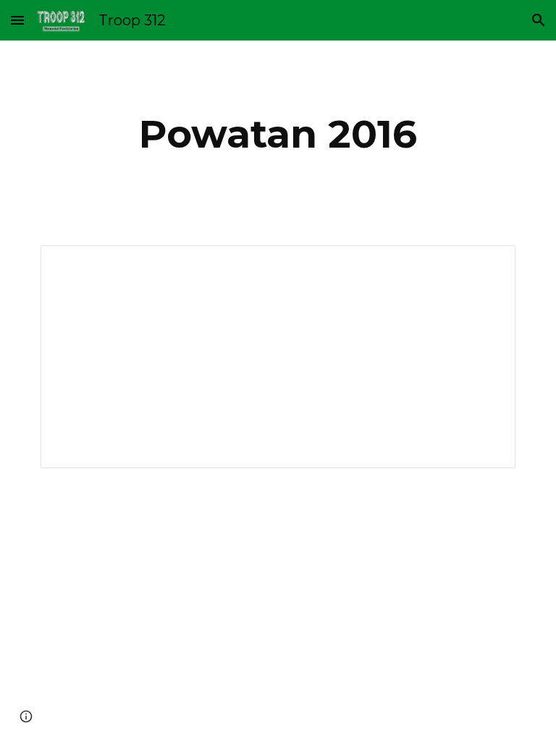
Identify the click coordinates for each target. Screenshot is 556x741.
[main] (278, 134)
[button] (17, 20)
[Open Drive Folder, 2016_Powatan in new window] (488, 264)
